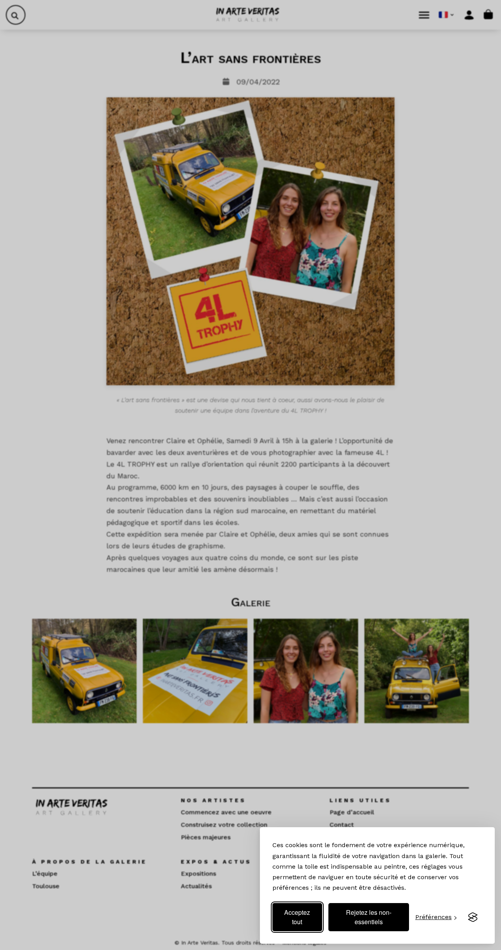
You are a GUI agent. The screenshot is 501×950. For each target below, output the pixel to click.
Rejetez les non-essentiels (368, 917)
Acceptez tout (297, 917)
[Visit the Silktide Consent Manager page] (472, 917)
